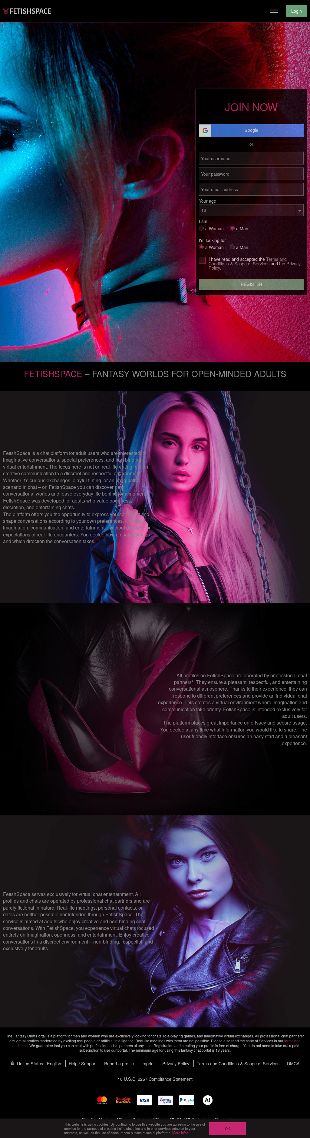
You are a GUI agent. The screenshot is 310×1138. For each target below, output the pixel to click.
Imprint (148, 1063)
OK (227, 1128)
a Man (242, 228)
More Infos (180, 1132)
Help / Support (83, 1063)
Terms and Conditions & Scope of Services (248, 261)
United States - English (38, 1063)
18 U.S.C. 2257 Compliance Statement (155, 1079)
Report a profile (119, 1063)
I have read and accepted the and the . (255, 263)
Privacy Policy (175, 1063)
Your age (207, 201)
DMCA (293, 1063)
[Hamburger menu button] (274, 11)
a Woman (214, 228)
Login (296, 11)
